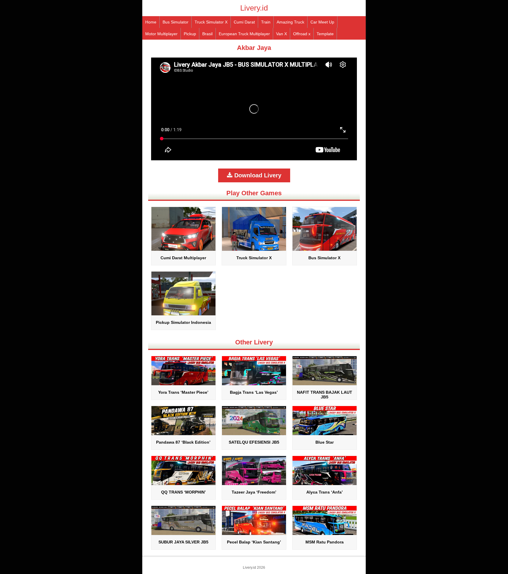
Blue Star (324, 442)
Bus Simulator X (324, 257)
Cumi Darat (244, 22)
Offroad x (301, 33)
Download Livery (257, 175)
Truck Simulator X (211, 22)
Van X (281, 33)
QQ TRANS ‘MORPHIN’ (183, 492)
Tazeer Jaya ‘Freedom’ (254, 492)
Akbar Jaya (254, 47)
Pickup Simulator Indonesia (183, 322)
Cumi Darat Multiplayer (183, 257)
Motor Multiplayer (161, 33)
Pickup (190, 33)
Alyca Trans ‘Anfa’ (324, 492)
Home (150, 22)
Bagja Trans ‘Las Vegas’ (254, 392)
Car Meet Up (322, 22)
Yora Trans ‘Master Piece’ (183, 392)
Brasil (207, 33)
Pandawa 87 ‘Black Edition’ (183, 442)
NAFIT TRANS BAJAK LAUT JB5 (324, 394)
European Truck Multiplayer (244, 33)
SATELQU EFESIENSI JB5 (254, 442)
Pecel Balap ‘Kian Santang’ (254, 542)
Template (325, 33)
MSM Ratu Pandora (324, 542)
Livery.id (254, 8)
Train (265, 22)
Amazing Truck (290, 22)
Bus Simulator (175, 22)
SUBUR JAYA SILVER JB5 (183, 542)
